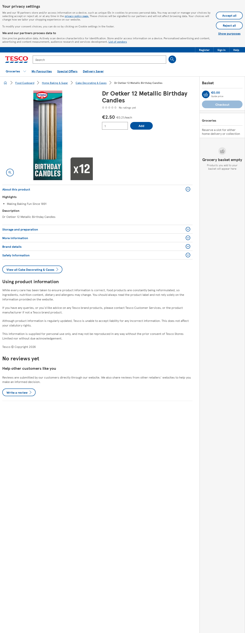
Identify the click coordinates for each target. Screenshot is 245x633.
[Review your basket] (206, 94)
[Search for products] (172, 59)
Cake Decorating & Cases (91, 83)
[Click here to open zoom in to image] (10, 172)
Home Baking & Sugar (55, 83)
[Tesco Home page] (16, 59)
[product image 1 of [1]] (47, 135)
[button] (204, 49)
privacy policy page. (77, 16)
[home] (5, 83)
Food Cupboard (24, 83)
